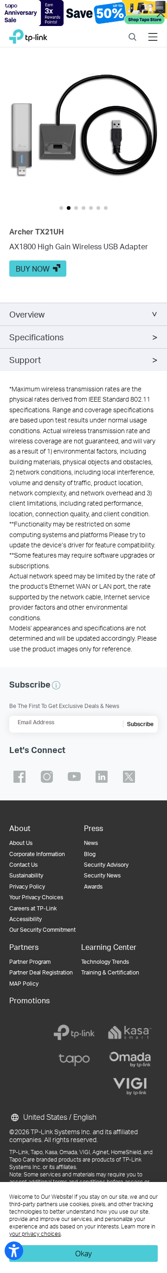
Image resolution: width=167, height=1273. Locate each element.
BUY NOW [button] (33, 268)
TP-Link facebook (19, 776)
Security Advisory (106, 864)
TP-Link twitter (129, 776)
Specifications (36, 336)
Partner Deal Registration (41, 972)
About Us (20, 842)
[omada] (130, 1059)
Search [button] (132, 31)
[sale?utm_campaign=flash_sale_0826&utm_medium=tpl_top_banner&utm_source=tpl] (83, 13)
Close (160, 13)
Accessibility (25, 919)
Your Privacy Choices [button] (36, 897)
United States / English (58, 1117)
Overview (27, 314)
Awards (93, 886)
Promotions (29, 1000)
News (91, 842)
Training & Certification (110, 972)
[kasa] (130, 1032)
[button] (83, 130)
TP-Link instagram (47, 776)
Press (93, 828)
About (20, 828)
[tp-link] (74, 1032)
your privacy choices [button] (35, 1233)
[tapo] (74, 1059)
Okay (83, 1253)
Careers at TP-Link (33, 908)
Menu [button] (153, 31)
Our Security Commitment (42, 929)
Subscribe (140, 724)
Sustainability (26, 875)
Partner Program (30, 961)
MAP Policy (24, 983)
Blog (90, 854)
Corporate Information (37, 854)
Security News (102, 875)
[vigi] (130, 1086)
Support (25, 359)
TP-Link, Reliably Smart (28, 34)
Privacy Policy (27, 886)
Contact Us (23, 864)
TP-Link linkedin (101, 776)
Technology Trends (105, 961)
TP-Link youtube (74, 776)
